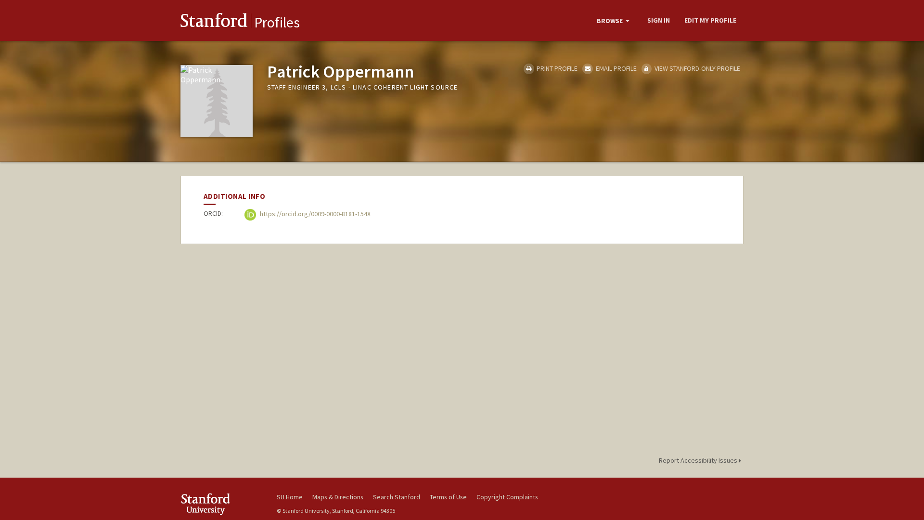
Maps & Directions (337, 497)
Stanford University (221, 504)
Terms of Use (448, 497)
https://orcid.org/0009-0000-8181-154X (314, 214)
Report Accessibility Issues (699, 460)
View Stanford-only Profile (696, 68)
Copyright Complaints (507, 497)
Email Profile (615, 68)
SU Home (290, 497)
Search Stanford (396, 497)
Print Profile (556, 68)
